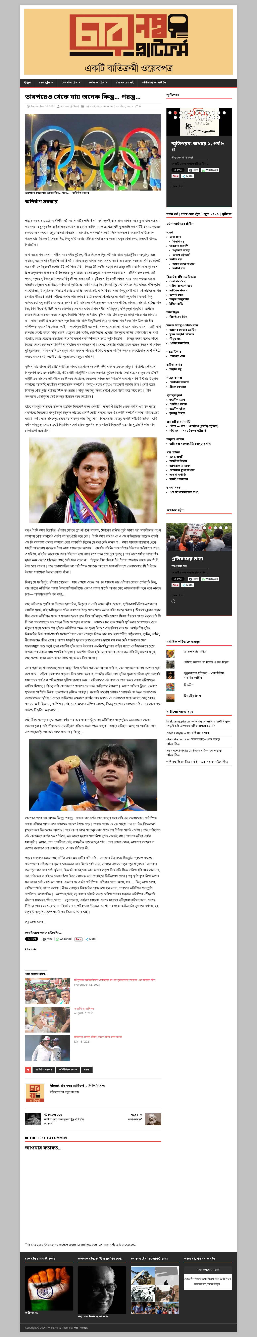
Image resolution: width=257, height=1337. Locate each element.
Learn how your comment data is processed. (106, 1245)
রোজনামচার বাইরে (195, 652)
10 (218, 113)
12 (175, 117)
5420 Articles (96, 1086)
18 (208, 117)
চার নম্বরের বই (125, 83)
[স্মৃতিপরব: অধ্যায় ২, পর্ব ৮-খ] (199, 122)
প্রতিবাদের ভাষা (200, 733)
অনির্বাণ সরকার (44, 1069)
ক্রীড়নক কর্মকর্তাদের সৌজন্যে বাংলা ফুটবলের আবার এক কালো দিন (114, 980)
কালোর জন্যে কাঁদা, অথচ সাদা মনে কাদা (98, 1037)
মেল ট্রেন (44, 83)
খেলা (87, 1069)
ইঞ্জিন (27, 83)
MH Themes (81, 1328)
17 (202, 117)
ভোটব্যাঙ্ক (190, 277)
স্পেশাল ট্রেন (69, 83)
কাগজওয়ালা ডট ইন (154, 83)
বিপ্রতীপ (189, 685)
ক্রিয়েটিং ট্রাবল (192, 696)
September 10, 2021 (43, 106)
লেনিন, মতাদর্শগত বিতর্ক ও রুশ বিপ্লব (206, 662)
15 (191, 117)
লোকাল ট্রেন (96, 83)
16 (197, 117)
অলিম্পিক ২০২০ (68, 1069)
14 (186, 117)
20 (218, 117)
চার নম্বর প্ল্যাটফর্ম (69, 106)
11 (224, 113)
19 (213, 117)
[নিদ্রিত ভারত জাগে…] (199, 537)
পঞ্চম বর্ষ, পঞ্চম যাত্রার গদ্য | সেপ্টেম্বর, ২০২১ (109, 106)
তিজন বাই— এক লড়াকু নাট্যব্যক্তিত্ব (206, 762)
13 (181, 117)
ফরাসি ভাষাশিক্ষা (84, 1009)
